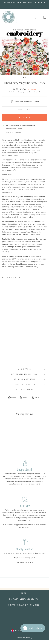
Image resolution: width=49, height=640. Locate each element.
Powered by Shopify (24, 638)
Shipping (21, 92)
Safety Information (24, 384)
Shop (24, 593)
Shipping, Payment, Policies (23, 605)
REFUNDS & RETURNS (24, 379)
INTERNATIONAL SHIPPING (24, 374)
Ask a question (24, 389)
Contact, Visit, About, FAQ (24, 599)
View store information (13, 132)
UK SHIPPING (24, 369)
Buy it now (24, 117)
